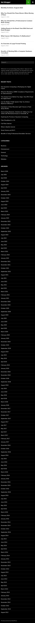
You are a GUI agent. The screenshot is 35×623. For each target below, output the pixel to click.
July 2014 (4, 539)
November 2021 (5, 265)
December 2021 (5, 261)
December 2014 (5, 522)
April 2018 (4, 398)
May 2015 (4, 505)
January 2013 (5, 595)
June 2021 (4, 281)
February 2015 (5, 515)
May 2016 (4, 465)
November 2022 (5, 224)
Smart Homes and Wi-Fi (8, 130)
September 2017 (6, 418)
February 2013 (5, 592)
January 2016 (5, 478)
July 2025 (4, 174)
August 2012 (4, 612)
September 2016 (6, 452)
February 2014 (5, 555)
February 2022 (5, 255)
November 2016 (5, 445)
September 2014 (6, 532)
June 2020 (4, 321)
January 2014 (5, 559)
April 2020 (4, 328)
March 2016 (4, 472)
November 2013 (5, 565)
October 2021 (5, 268)
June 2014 (4, 542)
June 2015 (4, 502)
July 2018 (4, 388)
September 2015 (6, 492)
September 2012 (6, 609)
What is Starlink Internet (8, 127)
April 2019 (4, 361)
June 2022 (4, 241)
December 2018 (5, 371)
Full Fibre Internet (6, 123)
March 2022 (4, 251)
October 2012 (5, 605)
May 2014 (4, 545)
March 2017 (4, 435)
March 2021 (4, 291)
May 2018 (4, 395)
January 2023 (5, 218)
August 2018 (4, 385)
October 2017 (5, 415)
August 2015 (4, 495)
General (3, 152)
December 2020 (5, 301)
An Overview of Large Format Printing (13, 43)
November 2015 (5, 485)
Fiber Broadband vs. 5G (8, 120)
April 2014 (4, 549)
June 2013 (4, 579)
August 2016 (4, 455)
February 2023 (5, 214)
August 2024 (4, 184)
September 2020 (6, 311)
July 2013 (4, 575)
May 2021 (4, 285)
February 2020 (5, 335)
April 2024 (4, 188)
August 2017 (4, 422)
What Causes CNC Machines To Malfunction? (16, 36)
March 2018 (4, 402)
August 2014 (4, 535)
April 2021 (4, 288)
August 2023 (4, 201)
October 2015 (5, 488)
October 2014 (5, 529)
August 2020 (4, 315)
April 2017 (4, 432)
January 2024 (5, 191)
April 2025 (4, 178)
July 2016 (4, 458)
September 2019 (6, 348)
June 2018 (4, 392)
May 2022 (4, 245)
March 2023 (4, 211)
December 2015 (5, 482)
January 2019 (5, 368)
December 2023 (5, 194)
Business (3, 145)
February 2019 (5, 365)
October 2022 (5, 228)
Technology (4, 155)
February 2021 (5, 295)
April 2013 (4, 585)
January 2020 (5, 338)
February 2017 (5, 438)
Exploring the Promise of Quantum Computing (14, 117)
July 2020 (4, 318)
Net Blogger (5, 2)
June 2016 (4, 462)
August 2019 (4, 351)
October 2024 (5, 181)
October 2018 (5, 378)
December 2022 (5, 221)
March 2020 (4, 331)
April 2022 (4, 248)
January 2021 (5, 298)
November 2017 (5, 412)
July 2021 (4, 278)
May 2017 (4, 428)
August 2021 (4, 275)
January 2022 (5, 258)
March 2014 (4, 552)
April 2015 (4, 508)
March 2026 (4, 171)
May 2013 (4, 582)
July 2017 (4, 425)
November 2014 (5, 525)
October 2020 (5, 308)
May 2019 (4, 358)
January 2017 (5, 442)
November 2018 (5, 375)
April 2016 (4, 468)
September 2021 (6, 271)
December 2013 (5, 562)
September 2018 (6, 382)
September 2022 (6, 231)
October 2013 (5, 569)
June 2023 (4, 204)
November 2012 (5, 602)
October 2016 (5, 448)
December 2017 (5, 408)
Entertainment (5, 149)
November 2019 (5, 341)
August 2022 (4, 234)
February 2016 (5, 475)
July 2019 (4, 355)
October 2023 (5, 198)
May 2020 (4, 325)
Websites (3, 159)
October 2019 (5, 345)
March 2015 (4, 512)
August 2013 (4, 572)
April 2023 (4, 208)
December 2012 (5, 599)
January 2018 (5, 405)
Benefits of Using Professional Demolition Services (16, 133)
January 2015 (5, 519)
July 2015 (4, 498)
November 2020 (5, 305)
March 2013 (4, 589)
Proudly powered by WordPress (9, 620)
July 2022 (4, 238)
